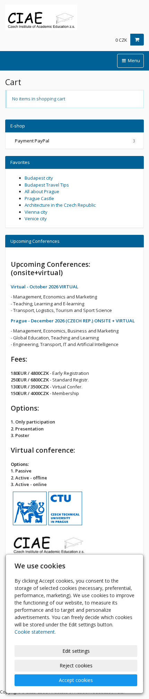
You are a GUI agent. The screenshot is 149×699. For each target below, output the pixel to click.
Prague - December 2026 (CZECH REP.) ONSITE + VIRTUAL (73, 321)
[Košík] (137, 40)
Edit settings (76, 651)
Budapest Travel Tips (47, 185)
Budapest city (39, 178)
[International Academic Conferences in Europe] (74, 17)
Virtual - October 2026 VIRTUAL (44, 286)
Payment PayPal (75, 141)
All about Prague (42, 191)
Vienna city (36, 212)
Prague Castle (39, 198)
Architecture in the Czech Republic (60, 205)
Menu (133, 60)
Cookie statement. (35, 631)
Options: (20, 464)
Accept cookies (76, 680)
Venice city (36, 218)
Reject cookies (76, 665)
